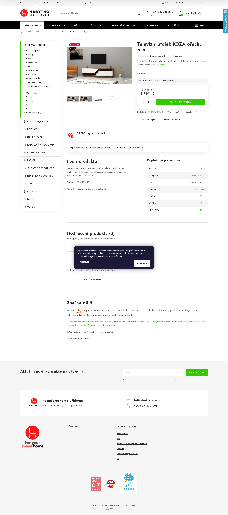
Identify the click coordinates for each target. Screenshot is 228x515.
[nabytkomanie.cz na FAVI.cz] (110, 483)
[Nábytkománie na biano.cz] (96, 483)
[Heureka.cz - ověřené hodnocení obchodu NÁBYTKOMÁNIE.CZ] (128, 483)
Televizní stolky (33, 82)
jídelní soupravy (181, 321)
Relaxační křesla (32, 70)
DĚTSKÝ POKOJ (35, 137)
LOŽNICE (32, 129)
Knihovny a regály (33, 112)
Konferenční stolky (33, 74)
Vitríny (29, 104)
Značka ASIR (135, 147)
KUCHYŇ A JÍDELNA (37, 121)
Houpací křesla (32, 62)
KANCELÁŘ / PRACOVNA (40, 144)
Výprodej (32, 207)
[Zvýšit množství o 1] (152, 102)
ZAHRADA (32, 183)
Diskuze (119, 147)
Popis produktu (77, 147)
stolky (84, 321)
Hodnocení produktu (100, 147)
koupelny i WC (144, 321)
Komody (29, 100)
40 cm (203, 210)
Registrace (201, 2)
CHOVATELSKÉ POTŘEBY (40, 168)
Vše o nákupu (26, 2)
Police (28, 108)
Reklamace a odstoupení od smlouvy (59, 2)
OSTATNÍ (32, 191)
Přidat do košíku (180, 102)
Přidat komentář (94, 279)
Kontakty (82, 2)
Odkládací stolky (33, 78)
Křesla (28, 58)
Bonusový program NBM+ (127, 453)
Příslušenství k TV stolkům (39, 86)
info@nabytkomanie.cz (146, 400)
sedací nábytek (97, 321)
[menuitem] (32, 25)
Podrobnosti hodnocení (174, 56)
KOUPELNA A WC (36, 152)
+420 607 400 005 (162, 12)
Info (38, 2)
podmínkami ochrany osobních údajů (163, 379)
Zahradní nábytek (96, 325)
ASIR (195, 112)
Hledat (138, 13)
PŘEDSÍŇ (32, 160)
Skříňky (29, 97)
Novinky (31, 199)
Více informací (116, 256)
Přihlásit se (196, 372)
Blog (118, 458)
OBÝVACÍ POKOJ (36, 45)
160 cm (202, 196)
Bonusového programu (166, 80)
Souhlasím (142, 263)
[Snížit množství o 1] (144, 102)
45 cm (203, 203)
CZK (167, 2)
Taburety (29, 66)
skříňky (77, 321)
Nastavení (85, 261)
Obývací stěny (32, 93)
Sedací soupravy (33, 50)
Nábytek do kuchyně (162, 321)
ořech (203, 189)
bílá (197, 189)
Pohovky (29, 54)
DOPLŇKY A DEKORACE (40, 175)
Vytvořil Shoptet (116, 508)
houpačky (110, 325)
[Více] (200, 25)
